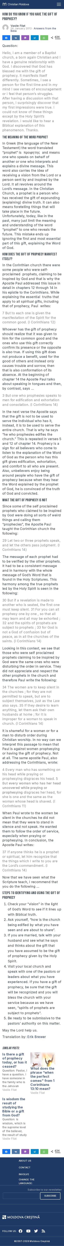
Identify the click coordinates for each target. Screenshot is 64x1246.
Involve (24, 1174)
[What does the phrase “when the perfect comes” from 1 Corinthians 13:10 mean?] (42, 1059)
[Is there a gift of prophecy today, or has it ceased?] (16, 1073)
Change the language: (27, 1181)
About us (25, 1160)
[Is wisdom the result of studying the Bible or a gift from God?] (16, 1120)
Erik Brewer (36, 1037)
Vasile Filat (18, 25)
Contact (25, 1167)
